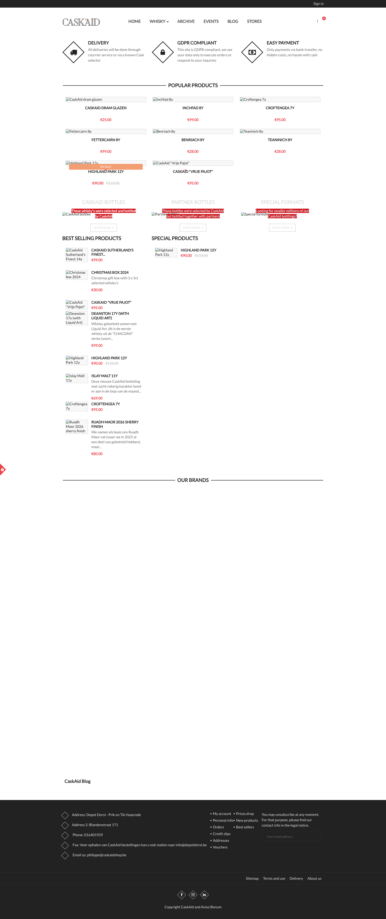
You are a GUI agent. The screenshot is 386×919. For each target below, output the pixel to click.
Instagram (193, 894)
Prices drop (244, 814)
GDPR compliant (197, 43)
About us (314, 878)
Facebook (181, 894)
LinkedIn (204, 894)
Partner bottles (193, 202)
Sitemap (252, 878)
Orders (218, 827)
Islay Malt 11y (104, 376)
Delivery (98, 43)
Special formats (282, 202)
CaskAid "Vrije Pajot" (193, 171)
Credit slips (221, 834)
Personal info (222, 821)
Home (134, 21)
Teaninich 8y (280, 140)
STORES (254, 21)
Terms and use (274, 878)
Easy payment (283, 43)
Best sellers (244, 827)
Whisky (158, 21)
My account (221, 814)
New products (246, 821)
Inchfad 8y (193, 108)
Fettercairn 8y (106, 140)
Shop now (102, 227)
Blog (232, 21)
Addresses (220, 841)
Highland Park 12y (106, 171)
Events (211, 21)
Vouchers (220, 847)
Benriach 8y (192, 140)
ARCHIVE (186, 21)
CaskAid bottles (103, 202)
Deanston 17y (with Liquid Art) (110, 315)
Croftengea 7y (280, 108)
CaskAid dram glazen (105, 108)
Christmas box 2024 (110, 272)
